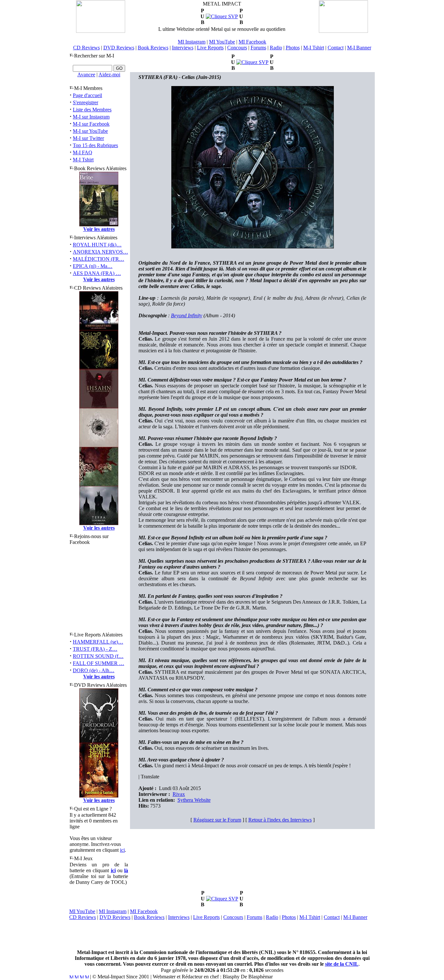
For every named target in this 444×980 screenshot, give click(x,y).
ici (122, 850)
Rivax (179, 794)
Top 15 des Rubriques (95, 145)
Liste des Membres (92, 109)
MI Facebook (252, 41)
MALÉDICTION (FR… (98, 259)
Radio (276, 47)
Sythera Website (194, 800)
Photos (293, 47)
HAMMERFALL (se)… (98, 642)
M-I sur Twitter (88, 138)
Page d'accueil (87, 95)
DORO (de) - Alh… (93, 670)
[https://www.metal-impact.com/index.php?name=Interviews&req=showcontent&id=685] (252, 62)
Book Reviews (153, 47)
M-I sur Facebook (91, 124)
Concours (237, 47)
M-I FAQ (82, 152)
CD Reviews (86, 47)
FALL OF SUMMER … (98, 663)
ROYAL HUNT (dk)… (97, 244)
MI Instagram (191, 41)
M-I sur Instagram (91, 116)
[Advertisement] (222, 934)
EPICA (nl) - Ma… (92, 266)
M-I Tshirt (313, 47)
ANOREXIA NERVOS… (100, 252)
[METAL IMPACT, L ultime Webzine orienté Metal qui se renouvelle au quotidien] (100, 31)
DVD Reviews (118, 47)
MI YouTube (222, 41)
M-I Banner (359, 47)
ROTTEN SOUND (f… (98, 656)
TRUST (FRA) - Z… (95, 649)
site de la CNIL (342, 964)
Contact (336, 47)
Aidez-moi (109, 74)
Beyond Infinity (186, 315)
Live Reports (210, 47)
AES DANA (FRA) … (97, 273)
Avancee (86, 74)
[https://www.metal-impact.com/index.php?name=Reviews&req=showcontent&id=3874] (222, 16)
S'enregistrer (85, 102)
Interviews (182, 47)
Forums (258, 47)
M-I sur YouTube (90, 131)
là (126, 870)
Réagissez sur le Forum (217, 820)
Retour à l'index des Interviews (280, 820)
